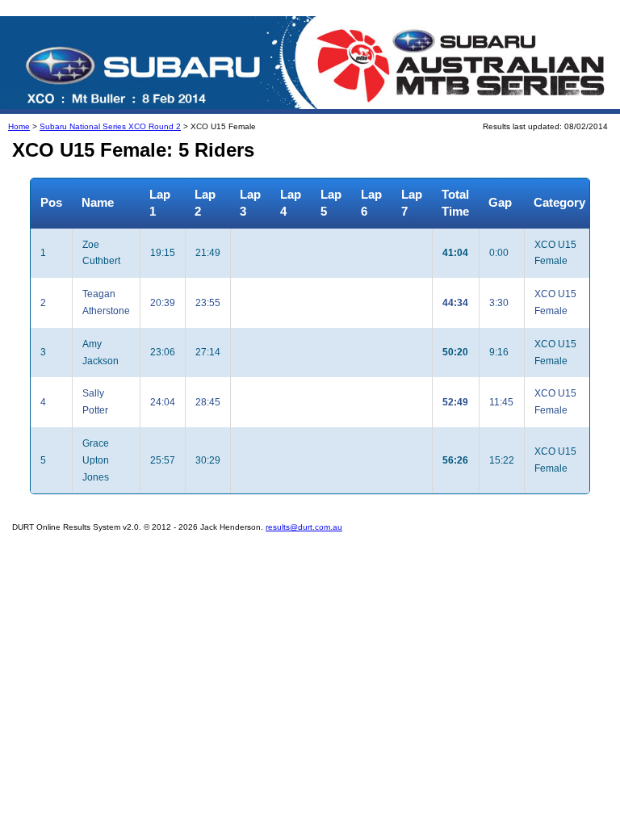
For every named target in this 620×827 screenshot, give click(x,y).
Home (19, 126)
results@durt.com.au (304, 527)
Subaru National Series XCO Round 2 (110, 126)
